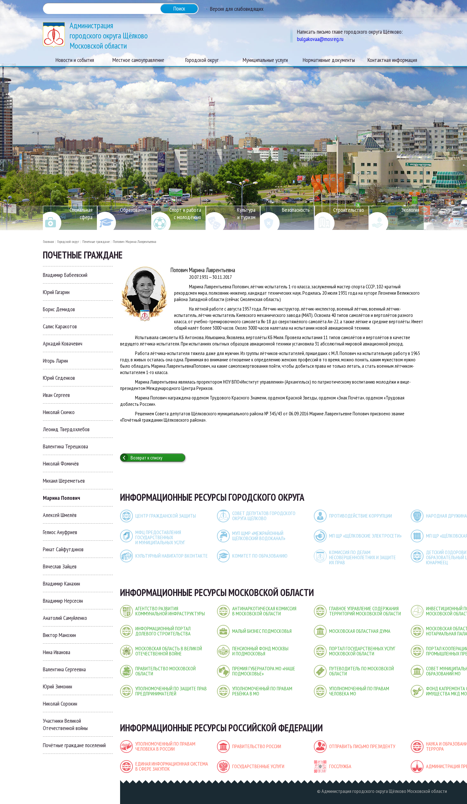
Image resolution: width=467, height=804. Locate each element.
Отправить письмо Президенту (362, 746)
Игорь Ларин (55, 360)
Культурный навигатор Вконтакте (171, 556)
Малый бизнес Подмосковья (262, 631)
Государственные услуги (258, 766)
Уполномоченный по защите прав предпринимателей (171, 691)
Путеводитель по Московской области (361, 671)
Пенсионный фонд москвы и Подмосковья (260, 651)
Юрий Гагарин (56, 292)
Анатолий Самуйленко (65, 617)
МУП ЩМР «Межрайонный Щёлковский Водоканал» (258, 535)
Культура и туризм (246, 213)
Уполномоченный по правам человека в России (165, 746)
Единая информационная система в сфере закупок (171, 766)
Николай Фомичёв (61, 463)
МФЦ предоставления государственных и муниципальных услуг (160, 537)
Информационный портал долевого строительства (163, 631)
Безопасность (296, 209)
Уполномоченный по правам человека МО (359, 691)
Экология (410, 209)
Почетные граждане (96, 241)
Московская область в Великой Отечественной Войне (168, 651)
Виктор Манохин (59, 635)
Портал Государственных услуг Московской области (362, 651)
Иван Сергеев (56, 395)
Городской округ (68, 241)
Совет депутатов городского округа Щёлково (263, 515)
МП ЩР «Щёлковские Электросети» (365, 536)
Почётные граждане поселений (74, 745)
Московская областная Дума (359, 631)
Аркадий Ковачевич (62, 343)
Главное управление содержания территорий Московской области (365, 611)
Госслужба (340, 766)
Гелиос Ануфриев (60, 532)
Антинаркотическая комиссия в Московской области (264, 611)
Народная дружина (446, 516)
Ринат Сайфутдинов (63, 549)
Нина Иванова (56, 652)
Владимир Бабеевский (65, 274)
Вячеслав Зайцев (60, 566)
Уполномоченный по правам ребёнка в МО (262, 691)
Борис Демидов (59, 309)
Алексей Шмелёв (60, 515)
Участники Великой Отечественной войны (65, 724)
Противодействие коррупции (360, 516)
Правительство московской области (165, 671)
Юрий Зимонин (57, 686)
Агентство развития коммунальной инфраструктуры (170, 611)
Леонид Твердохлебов (66, 429)
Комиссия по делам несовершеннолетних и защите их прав (362, 557)
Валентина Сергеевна (64, 669)
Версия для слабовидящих (236, 8)
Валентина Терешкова (65, 446)
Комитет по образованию (260, 556)
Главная (48, 241)
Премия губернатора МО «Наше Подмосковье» (263, 671)
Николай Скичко (59, 412)
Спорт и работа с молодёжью (185, 213)
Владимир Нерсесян (63, 600)
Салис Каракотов (60, 326)
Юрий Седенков (59, 377)
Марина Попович (61, 497)
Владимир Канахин (61, 583)
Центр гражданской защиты (165, 516)
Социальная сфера (81, 213)
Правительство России (256, 746)
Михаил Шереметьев (64, 480)
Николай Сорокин (60, 703)
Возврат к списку (146, 457)
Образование (133, 209)
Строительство (348, 209)
